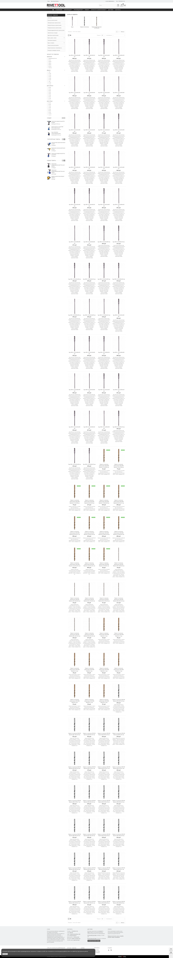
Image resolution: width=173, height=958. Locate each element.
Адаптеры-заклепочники (53, 35)
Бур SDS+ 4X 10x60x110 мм (104, 315)
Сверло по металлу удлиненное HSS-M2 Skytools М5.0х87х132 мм (118, 599)
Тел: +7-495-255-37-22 (120, 1)
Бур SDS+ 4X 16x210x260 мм (104, 205)
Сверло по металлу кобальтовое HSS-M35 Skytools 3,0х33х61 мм (104, 564)
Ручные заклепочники (52, 20)
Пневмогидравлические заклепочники (56, 30)
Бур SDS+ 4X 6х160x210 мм (89, 464)
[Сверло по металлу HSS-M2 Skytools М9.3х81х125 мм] (118, 825)
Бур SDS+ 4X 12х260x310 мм (89, 427)
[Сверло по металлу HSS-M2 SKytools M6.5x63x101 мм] (89, 859)
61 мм (50, 102)
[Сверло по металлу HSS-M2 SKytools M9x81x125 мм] (118, 724)
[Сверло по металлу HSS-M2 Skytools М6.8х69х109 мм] (104, 892)
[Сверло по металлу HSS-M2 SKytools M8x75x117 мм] (118, 859)
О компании (59, 9)
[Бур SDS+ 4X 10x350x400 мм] (74, 381)
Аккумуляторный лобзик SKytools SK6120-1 (57, 177)
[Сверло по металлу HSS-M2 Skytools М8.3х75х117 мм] (104, 758)
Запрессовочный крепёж (53, 45)
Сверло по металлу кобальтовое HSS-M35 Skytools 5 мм (75, 701)
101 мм (50, 113)
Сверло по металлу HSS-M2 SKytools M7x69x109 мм (104, 868)
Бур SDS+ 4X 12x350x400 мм (118, 93)
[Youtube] (109, 950)
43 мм (50, 93)
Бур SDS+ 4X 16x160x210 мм (89, 205)
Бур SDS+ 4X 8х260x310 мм (119, 279)
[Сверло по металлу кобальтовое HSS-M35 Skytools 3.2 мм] (104, 624)
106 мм (50, 115)
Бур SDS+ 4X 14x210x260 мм (118, 130)
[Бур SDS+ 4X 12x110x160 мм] (104, 381)
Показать (99, 35)
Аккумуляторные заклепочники (54, 25)
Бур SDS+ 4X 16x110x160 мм (74, 205)
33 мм (50, 89)
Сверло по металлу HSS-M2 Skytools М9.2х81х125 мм (104, 835)
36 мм (50, 90)
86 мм (50, 110)
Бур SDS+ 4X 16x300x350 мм (74, 242)
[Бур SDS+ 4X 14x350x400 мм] (104, 158)
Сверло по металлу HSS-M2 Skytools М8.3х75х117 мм (104, 767)
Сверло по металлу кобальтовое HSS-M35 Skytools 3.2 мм (104, 635)
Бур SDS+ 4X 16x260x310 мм (118, 205)
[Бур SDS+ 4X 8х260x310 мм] (118, 270)
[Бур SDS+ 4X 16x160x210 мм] (89, 195)
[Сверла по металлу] (84, 21)
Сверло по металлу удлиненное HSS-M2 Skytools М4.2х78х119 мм (104, 599)
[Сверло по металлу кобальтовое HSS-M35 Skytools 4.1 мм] (104, 659)
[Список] (70, 35)
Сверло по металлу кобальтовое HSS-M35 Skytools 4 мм (89, 670)
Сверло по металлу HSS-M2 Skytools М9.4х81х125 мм (74, 868)
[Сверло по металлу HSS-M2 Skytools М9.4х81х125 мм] (74, 859)
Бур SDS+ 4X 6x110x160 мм (74, 464)
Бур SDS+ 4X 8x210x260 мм (104, 279)
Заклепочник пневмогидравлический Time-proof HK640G (58, 165)
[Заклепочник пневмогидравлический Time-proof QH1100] (49, 172)
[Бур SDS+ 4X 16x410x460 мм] (74, 46)
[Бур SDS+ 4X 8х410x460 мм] (89, 306)
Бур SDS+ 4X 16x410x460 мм (74, 56)
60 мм (50, 99)
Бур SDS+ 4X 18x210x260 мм (104, 56)
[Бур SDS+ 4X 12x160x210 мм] (118, 381)
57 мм (50, 98)
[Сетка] (69, 35)
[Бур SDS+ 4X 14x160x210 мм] (104, 121)
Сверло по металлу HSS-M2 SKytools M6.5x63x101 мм (89, 868)
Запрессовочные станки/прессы (55, 47)
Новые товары (51, 160)
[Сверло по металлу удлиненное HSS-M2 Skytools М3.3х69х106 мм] (74, 589)
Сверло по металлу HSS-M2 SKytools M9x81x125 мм (118, 734)
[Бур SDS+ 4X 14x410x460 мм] (118, 158)
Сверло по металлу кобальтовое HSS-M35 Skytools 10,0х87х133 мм (89, 533)
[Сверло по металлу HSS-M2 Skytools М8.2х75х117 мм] (89, 758)
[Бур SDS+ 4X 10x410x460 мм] (89, 381)
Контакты (117, 9)
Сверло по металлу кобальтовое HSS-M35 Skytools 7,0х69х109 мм (104, 502)
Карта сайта (97, 951)
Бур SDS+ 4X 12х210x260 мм (74, 427)
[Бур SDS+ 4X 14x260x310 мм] (74, 158)
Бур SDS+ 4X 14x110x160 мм (89, 130)
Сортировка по (109, 35)
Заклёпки (50, 17)
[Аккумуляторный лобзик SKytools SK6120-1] (49, 178)
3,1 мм (50, 73)
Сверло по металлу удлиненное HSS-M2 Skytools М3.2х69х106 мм (118, 564)
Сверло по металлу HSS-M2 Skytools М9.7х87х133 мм (74, 734)
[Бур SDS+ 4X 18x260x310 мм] (118, 46)
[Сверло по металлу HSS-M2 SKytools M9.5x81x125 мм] (74, 758)
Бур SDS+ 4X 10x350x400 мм (74, 390)
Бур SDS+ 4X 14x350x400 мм (104, 168)
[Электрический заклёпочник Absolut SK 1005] (49, 144)
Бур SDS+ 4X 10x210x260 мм (89, 353)
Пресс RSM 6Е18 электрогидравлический (56, 133)
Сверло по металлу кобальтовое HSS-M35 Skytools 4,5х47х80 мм (119, 466)
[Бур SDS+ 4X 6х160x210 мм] (89, 455)
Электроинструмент (52, 40)
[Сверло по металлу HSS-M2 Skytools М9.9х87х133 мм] (104, 724)
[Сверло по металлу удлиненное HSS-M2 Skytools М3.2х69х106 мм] (118, 554)
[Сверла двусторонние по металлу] (96, 21)
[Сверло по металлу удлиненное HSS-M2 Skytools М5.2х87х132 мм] (89, 624)
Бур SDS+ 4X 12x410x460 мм (74, 130)
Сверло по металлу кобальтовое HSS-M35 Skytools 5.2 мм (104, 701)
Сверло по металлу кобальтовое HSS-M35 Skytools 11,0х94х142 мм (118, 533)
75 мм (50, 107)
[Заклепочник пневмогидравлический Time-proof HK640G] (49, 165)
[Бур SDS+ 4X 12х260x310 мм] (89, 418)
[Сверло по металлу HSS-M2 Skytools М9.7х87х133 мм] (74, 724)
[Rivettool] (56, 5)
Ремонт (87, 9)
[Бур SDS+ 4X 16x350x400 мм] (89, 233)
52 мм (50, 96)
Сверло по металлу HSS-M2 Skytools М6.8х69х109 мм (104, 902)
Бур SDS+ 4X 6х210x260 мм (104, 241)
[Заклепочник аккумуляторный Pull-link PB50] (49, 123)
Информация (67, 9)
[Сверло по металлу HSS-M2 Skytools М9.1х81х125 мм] (89, 825)
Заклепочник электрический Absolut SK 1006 (58, 149)
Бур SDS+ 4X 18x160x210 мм (89, 56)
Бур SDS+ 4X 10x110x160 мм (118, 315)
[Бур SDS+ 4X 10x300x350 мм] (118, 343)
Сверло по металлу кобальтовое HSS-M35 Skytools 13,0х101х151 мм (89, 564)
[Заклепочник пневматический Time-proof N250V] (49, 155)
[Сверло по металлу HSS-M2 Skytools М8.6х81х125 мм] (89, 791)
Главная (48, 12)
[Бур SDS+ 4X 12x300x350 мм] (104, 418)
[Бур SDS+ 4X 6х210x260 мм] (104, 233)
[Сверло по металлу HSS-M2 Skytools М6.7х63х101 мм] (89, 892)
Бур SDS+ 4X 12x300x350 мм (104, 427)
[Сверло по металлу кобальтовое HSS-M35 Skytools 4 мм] (89, 659)
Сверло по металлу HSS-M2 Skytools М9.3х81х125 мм (118, 835)
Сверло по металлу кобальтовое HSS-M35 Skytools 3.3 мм (119, 635)
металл (50, 66)
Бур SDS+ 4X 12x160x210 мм (118, 390)
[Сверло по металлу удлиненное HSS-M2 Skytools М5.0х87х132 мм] (118, 589)
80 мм (50, 109)
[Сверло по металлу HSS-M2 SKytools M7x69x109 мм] (104, 859)
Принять (5, 954)
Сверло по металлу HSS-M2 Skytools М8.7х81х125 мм (104, 801)
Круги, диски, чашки (52, 37)
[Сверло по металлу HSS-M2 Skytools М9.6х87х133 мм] (118, 690)
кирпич (50, 64)
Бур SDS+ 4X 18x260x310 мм (118, 56)
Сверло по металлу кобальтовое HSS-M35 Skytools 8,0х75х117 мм (118, 502)
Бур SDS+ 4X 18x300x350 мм (74, 93)
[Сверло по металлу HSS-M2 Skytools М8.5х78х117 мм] (74, 791)
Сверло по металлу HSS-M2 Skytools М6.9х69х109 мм (118, 902)
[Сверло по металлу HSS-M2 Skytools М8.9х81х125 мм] (74, 825)
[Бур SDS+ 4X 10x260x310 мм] (104, 343)
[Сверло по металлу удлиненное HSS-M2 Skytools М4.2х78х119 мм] (104, 589)
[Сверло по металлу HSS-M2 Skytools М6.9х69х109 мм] (118, 892)
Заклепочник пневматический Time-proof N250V (58, 154)
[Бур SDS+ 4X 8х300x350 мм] (74, 306)
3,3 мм (50, 76)
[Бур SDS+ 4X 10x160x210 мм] (74, 343)
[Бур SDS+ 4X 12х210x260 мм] (74, 418)
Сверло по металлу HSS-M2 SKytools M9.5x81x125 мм (74, 767)
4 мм (49, 81)
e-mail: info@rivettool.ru (110, 1)
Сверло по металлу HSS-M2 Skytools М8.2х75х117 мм (89, 767)
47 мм (50, 95)
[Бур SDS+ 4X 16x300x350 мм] (74, 233)
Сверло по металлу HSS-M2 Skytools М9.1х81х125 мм (89, 835)
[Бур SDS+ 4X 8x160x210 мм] (89, 270)
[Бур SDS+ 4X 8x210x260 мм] (104, 270)
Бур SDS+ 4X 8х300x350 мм (74, 315)
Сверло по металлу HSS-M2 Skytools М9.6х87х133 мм (118, 700)
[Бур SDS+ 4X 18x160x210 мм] (89, 46)
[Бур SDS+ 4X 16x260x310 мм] (118, 195)
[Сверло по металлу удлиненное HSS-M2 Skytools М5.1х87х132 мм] (74, 624)
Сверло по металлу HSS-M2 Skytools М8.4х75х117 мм (118, 767)
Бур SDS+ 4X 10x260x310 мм (104, 353)
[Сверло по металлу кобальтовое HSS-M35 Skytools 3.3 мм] (118, 624)
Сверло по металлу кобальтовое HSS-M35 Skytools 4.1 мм (104, 670)
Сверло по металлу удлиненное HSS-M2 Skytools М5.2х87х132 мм (89, 635)
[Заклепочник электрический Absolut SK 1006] (49, 149)
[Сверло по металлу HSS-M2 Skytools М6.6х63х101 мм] (74, 892)
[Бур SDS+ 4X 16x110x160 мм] (74, 195)
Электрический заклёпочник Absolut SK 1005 (58, 143)
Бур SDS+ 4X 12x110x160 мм (104, 390)
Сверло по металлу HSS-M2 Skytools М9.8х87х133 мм (89, 734)
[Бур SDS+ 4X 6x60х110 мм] (118, 418)
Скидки (49, 118)
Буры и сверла (51, 42)
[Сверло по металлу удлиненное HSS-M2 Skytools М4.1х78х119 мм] (89, 589)
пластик (50, 67)
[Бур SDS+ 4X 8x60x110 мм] (118, 233)
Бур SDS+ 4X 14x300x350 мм (89, 168)
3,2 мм (50, 75)
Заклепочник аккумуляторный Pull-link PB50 (58, 122)
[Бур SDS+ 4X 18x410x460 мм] (104, 83)
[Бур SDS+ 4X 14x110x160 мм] (89, 121)
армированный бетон (53, 58)
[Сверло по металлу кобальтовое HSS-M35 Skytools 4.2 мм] (118, 659)
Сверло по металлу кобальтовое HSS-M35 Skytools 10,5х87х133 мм (103, 533)
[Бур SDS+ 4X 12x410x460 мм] (74, 121)
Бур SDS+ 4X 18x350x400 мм (89, 93)
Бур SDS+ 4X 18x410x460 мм (104, 93)
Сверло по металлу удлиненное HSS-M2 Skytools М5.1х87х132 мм (74, 635)
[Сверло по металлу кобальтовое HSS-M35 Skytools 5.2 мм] (104, 690)
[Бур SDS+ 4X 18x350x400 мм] (89, 83)
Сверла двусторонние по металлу (97, 27)
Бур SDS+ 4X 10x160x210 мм (74, 353)
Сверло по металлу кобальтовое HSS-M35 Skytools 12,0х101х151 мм (74, 564)
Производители (78, 9)
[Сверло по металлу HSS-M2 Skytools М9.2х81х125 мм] (104, 825)
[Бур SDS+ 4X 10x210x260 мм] (89, 343)
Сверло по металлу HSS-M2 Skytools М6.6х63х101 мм (74, 902)
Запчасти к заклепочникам (98, 9)
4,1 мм (50, 82)
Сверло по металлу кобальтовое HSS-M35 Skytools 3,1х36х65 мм (104, 466)
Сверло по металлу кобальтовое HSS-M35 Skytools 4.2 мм (119, 670)
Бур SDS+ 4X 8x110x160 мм (74, 279)
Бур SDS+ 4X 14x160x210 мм (104, 130)
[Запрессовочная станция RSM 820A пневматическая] (49, 128)
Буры (72, 26)
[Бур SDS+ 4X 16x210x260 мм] (104, 195)
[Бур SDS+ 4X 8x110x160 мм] (74, 270)
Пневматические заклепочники (54, 27)
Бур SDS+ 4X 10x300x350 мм (118, 353)
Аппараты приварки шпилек (54, 50)
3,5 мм (50, 79)
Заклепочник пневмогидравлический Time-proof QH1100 (58, 171)
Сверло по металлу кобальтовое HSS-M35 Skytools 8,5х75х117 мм (74, 533)
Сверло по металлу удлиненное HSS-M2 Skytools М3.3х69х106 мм (74, 599)
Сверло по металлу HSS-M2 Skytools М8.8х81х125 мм (118, 801)
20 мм (50, 87)
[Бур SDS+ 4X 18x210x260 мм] (104, 46)
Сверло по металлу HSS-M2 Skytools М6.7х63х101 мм (89, 902)
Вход (49, 1)
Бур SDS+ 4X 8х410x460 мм (89, 315)
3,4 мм (50, 78)
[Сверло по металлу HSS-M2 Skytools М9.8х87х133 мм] (89, 724)
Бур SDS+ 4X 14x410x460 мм (118, 168)
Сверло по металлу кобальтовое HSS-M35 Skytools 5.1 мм (89, 701)
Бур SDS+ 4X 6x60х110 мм (119, 426)
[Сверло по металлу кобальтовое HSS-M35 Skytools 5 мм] (74, 690)
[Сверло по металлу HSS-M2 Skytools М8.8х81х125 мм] (118, 791)
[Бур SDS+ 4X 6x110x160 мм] (74, 455)
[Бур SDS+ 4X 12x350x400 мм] (118, 83)
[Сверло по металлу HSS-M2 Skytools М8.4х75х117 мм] (118, 758)
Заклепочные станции (52, 32)
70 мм (50, 106)
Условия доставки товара (93, 940)
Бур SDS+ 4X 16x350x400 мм (89, 242)
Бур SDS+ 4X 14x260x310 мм (74, 168)
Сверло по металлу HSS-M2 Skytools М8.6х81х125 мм (89, 801)
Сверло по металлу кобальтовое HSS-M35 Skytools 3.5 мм (75, 670)
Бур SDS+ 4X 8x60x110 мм (119, 241)
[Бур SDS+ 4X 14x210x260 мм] (118, 121)
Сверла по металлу (84, 26)
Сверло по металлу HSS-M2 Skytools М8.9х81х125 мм (74, 835)
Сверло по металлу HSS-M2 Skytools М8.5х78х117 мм (74, 801)
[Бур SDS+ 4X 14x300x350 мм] (89, 158)
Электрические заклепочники (54, 22)
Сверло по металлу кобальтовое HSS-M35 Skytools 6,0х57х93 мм (89, 502)
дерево (50, 61)
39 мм (50, 92)
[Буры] (72, 21)
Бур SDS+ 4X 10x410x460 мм (89, 390)
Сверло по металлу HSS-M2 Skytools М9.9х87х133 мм (104, 734)
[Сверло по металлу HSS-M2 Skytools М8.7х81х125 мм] (104, 791)
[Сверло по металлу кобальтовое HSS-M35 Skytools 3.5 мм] (74, 659)
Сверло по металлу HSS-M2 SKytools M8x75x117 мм (118, 868)
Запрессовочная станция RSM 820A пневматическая (57, 127)
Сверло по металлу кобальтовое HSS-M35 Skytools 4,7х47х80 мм (75, 502)
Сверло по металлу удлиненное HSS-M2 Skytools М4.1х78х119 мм (89, 599)
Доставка (110, 9)
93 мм (50, 112)
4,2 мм (50, 84)
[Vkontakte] (111, 950)
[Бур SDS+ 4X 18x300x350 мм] (74, 83)
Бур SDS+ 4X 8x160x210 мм (89, 279)
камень (50, 63)
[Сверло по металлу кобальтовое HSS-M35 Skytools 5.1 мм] (89, 690)
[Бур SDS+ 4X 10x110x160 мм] (118, 306)
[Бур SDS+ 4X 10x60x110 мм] (104, 306)
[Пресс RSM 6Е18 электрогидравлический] (49, 134)
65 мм (50, 104)
